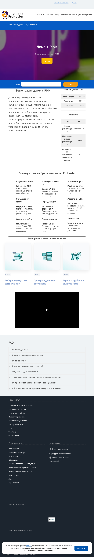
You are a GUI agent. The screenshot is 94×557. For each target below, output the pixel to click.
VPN (70, 14)
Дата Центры (13, 475)
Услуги (78, 14)
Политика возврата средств (20, 471)
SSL (73, 14)
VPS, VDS (12, 432)
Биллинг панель (61, 449)
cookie (28, 546)
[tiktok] (47, 536)
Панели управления (16, 417)
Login (74, 3)
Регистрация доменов (17, 420)
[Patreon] (72, 536)
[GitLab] (30, 542)
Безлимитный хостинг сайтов (20, 405)
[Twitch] (38, 542)
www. (18, 84)
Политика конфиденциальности (22, 467)
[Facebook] (30, 536)
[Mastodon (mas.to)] (22, 542)
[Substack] (55, 542)
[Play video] (47, 310)
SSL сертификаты (15, 424)
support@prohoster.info (61, 3)
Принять (81, 548)
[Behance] (47, 542)
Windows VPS (13, 436)
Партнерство (13, 448)
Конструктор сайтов (16, 413)
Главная (39, 14)
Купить (47, 61)
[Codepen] (72, 542)
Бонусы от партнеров (17, 452)
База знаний (13, 456)
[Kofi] (63, 542)
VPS (51, 14)
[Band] (63, 536)
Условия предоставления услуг (21, 464)
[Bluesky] (55, 536)
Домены (64, 14)
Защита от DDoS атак (17, 409)
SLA (9, 479)
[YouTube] (22, 536)
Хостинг (46, 14)
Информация (87, 14)
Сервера (57, 14)
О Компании (13, 460)
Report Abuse (13, 482)
